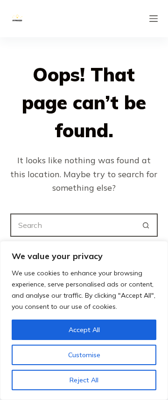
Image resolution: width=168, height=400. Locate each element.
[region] (84, 320)
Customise (84, 355)
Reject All (84, 380)
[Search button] (146, 225)
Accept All (84, 330)
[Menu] (153, 18)
